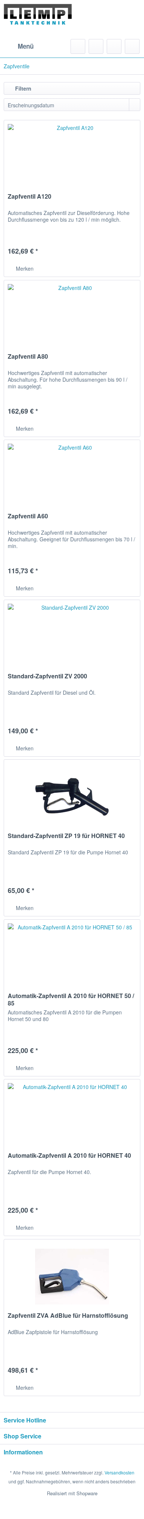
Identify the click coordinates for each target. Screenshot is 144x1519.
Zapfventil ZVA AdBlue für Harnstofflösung (68, 1316)
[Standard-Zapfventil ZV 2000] (72, 637)
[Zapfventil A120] (72, 157)
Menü (26, 46)
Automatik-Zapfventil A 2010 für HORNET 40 (69, 1156)
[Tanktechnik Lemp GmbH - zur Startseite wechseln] (38, 19)
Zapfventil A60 (28, 516)
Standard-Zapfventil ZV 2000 (47, 676)
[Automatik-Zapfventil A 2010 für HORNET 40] (72, 1116)
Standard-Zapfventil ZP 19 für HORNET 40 (66, 836)
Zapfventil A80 (28, 357)
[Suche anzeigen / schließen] (78, 46)
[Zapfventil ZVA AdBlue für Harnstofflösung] (72, 1276)
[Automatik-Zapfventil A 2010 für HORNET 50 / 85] (72, 956)
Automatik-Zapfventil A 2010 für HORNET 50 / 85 (71, 999)
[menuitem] (18, 46)
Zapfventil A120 (29, 197)
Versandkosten (119, 1472)
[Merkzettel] (96, 46)
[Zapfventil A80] (72, 317)
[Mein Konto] (114, 46)
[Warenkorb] (132, 46)
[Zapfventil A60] (72, 477)
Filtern (22, 88)
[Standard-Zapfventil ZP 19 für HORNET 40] (72, 796)
